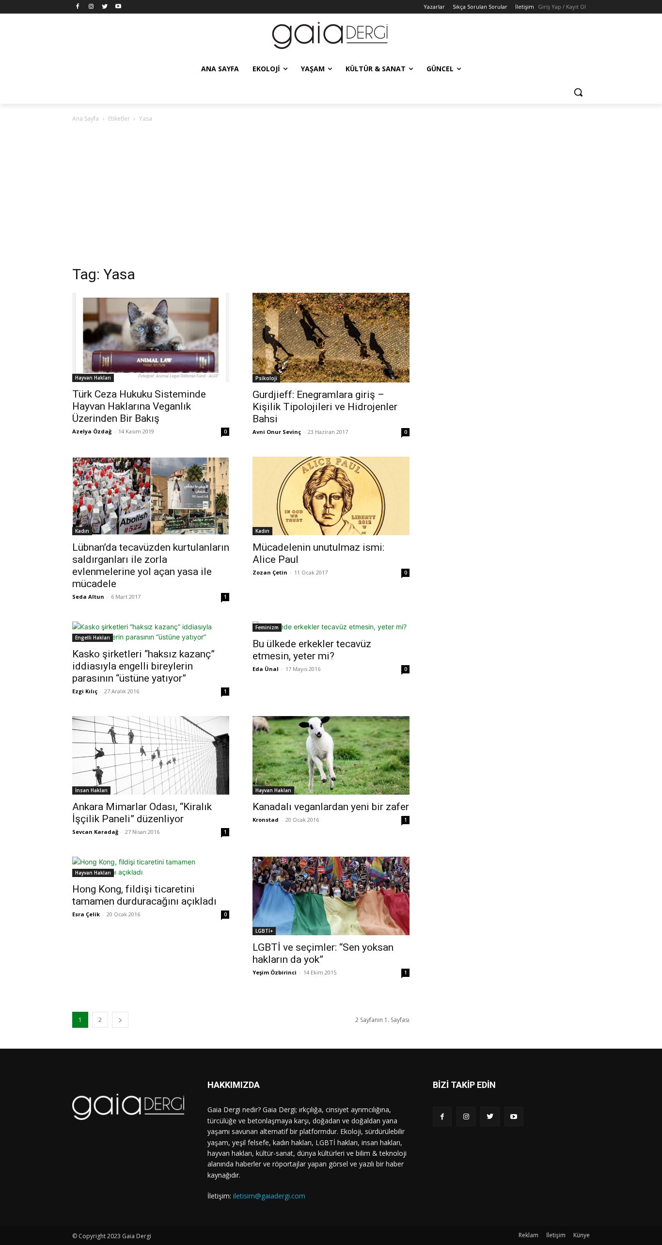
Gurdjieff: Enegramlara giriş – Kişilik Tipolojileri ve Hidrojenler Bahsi (324, 407)
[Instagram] (91, 7)
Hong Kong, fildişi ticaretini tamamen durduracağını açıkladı (144, 895)
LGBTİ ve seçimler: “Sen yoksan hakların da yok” (323, 953)
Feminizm (267, 627)
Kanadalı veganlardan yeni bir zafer (330, 807)
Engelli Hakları (92, 637)
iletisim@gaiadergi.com (269, 1195)
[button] (578, 92)
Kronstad (265, 819)
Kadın (82, 530)
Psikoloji (266, 378)
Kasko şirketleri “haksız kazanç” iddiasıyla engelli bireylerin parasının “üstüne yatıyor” (143, 666)
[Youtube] (118, 7)
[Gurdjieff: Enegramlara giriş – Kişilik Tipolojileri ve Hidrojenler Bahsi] (331, 338)
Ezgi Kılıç (84, 691)
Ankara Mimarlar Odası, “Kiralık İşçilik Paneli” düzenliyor (142, 813)
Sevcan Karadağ (95, 831)
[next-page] (120, 1020)
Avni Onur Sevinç (276, 431)
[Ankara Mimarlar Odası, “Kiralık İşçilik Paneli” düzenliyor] (150, 755)
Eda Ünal (265, 668)
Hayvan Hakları (93, 377)
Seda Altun (88, 596)
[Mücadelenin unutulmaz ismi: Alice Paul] (331, 496)
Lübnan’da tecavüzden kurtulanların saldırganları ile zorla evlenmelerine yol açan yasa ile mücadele (150, 566)
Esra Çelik (86, 914)
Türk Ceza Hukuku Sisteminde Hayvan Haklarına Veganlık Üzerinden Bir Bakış (139, 406)
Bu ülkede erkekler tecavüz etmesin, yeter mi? (311, 650)
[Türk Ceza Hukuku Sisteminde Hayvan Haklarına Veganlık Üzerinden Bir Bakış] (150, 337)
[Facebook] (77, 7)
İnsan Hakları (91, 790)
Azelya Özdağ (91, 431)
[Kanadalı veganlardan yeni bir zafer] (331, 755)
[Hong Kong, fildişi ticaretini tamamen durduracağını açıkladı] (150, 867)
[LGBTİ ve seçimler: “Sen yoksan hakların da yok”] (331, 896)
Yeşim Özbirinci (274, 972)
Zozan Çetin (269, 572)
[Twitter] (104, 7)
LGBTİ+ (264, 930)
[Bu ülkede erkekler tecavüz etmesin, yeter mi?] (331, 627)
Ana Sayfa (85, 118)
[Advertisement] (331, 197)
